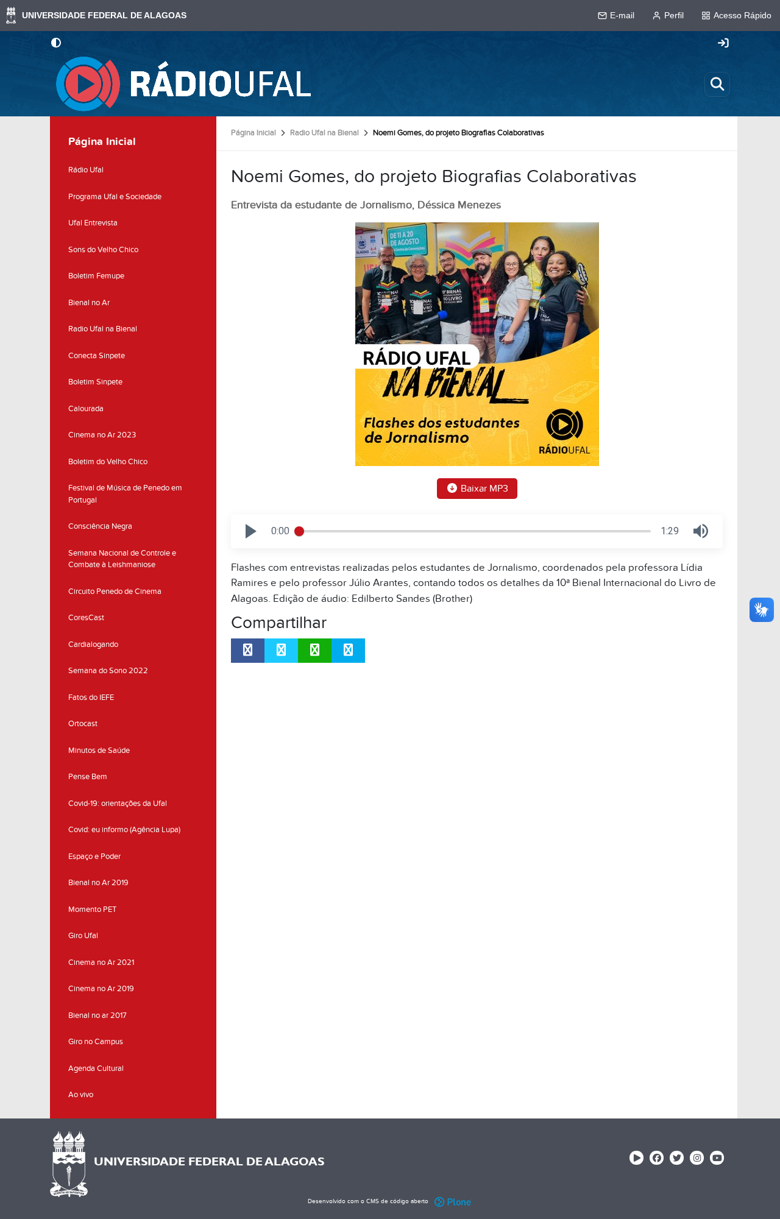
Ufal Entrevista (93, 223)
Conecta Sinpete (96, 356)
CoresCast (86, 618)
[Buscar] (717, 84)
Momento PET (92, 909)
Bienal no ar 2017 (97, 1015)
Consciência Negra (100, 526)
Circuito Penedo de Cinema (114, 591)
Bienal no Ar (89, 303)
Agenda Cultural (96, 1068)
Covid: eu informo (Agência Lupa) (124, 830)
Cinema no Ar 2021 (101, 962)
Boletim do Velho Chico (107, 462)
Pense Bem (87, 777)
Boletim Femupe (96, 276)
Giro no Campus (95, 1042)
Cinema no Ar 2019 (101, 989)
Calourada (86, 409)
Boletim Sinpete (95, 382)
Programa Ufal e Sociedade (114, 197)
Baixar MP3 (483, 488)
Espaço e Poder (94, 856)
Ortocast (83, 724)
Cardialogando (93, 644)
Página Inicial (253, 133)
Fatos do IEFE (91, 697)
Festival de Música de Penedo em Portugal (125, 494)
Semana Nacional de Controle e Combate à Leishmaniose (122, 559)
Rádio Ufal (86, 170)
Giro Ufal (83, 936)
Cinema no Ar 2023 (102, 435)
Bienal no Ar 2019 (98, 883)
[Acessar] (723, 44)
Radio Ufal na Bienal (324, 133)
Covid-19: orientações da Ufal (117, 803)
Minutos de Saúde (99, 750)
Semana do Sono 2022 (108, 671)
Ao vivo (80, 1095)
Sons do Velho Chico (103, 250)
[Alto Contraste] (56, 44)
